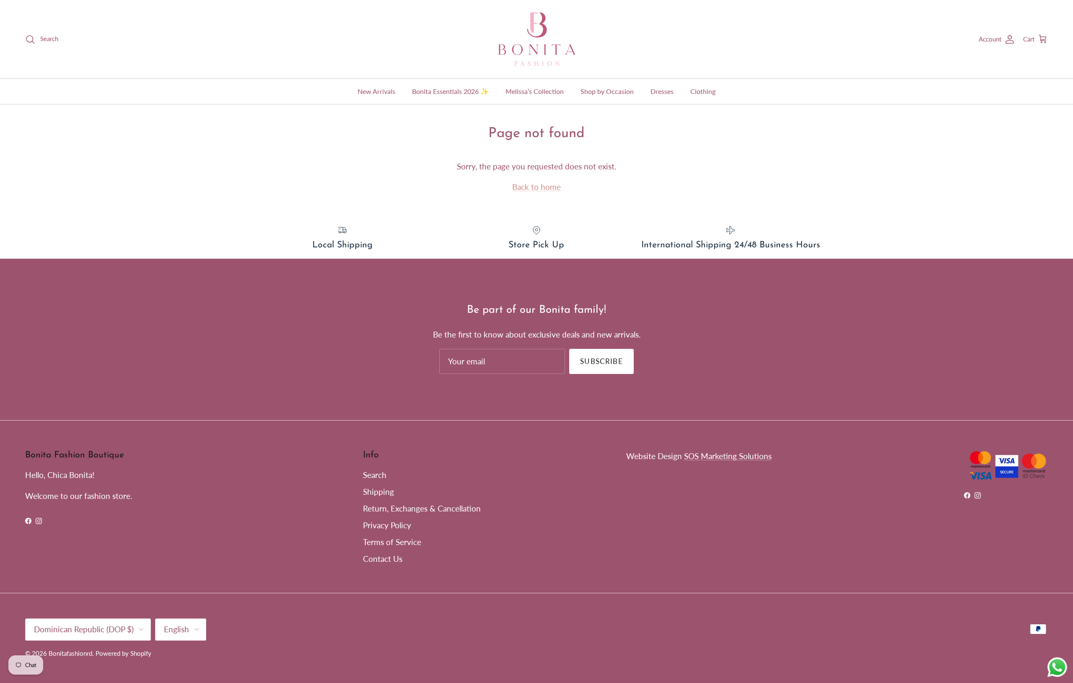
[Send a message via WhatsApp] (1057, 667)
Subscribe (601, 361)
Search (374, 475)
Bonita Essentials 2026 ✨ (450, 91)
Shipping (378, 491)
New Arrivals (376, 91)
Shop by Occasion (607, 91)
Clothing (702, 91)
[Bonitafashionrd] (537, 39)
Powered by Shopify (123, 653)
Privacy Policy (387, 525)
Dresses (662, 91)
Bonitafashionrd (70, 653)
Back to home (536, 187)
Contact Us (382, 559)
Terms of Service (392, 542)
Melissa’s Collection (534, 91)
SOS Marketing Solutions (728, 456)
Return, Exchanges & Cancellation (422, 508)
